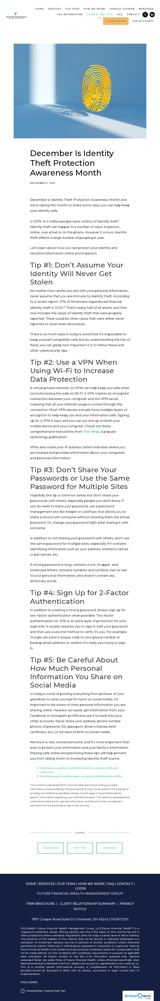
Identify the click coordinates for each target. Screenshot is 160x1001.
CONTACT (125, 884)
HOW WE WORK (91, 884)
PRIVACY (127, 904)
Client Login (116, 21)
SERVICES (47, 884)
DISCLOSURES (29, 982)
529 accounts (143, 21)
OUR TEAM (66, 884)
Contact (133, 14)
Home (40, 9)
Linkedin (109, 848)
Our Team (72, 9)
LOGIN (80, 888)
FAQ (120, 14)
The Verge (92, 431)
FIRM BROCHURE (40, 904)
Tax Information (70, 14)
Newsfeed (146, 9)
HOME (31, 884)
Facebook (51, 848)
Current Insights (99, 14)
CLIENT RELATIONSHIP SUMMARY (88, 904)
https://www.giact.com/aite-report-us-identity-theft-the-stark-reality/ (80, 776)
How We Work (94, 9)
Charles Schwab (122, 9)
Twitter (80, 848)
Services (54, 9)
